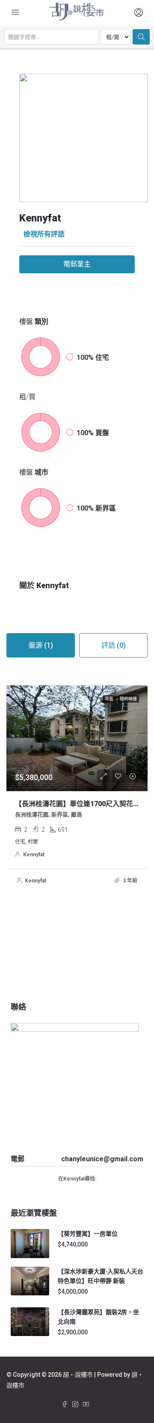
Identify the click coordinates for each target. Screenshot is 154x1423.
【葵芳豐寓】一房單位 (88, 1233)
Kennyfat (33, 855)
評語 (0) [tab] (113, 645)
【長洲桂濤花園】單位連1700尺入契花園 (77, 804)
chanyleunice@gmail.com (102, 1159)
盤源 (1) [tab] (41, 645)
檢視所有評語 (44, 234)
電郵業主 (77, 264)
